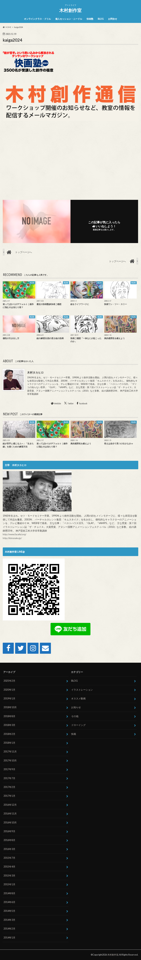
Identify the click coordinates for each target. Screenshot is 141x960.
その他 (74, 716)
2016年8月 (9, 840)
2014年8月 (9, 893)
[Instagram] (33, 648)
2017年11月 (10, 751)
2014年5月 (9, 910)
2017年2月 (9, 787)
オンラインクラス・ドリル (37, 18)
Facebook (83, 403)
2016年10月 (10, 822)
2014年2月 (9, 928)
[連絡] (45, 648)
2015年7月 (9, 857)
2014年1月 (9, 937)
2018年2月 (9, 733)
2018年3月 (9, 724)
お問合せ (112, 18)
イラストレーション (82, 689)
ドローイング (78, 724)
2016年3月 (9, 849)
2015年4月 (9, 866)
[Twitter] (20, 648)
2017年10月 (10, 760)
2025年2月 (9, 680)
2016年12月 (10, 804)
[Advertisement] (70, 159)
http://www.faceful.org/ (14, 534)
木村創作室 (70, 10)
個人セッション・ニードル (68, 18)
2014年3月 (9, 919)
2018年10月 (10, 707)
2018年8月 (9, 716)
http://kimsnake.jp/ (12, 538)
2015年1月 (9, 884)
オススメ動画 (78, 698)
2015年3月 (9, 875)
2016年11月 (10, 813)
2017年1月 (9, 795)
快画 (73, 733)
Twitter (71, 403)
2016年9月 (9, 831)
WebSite (57, 403)
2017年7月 (9, 778)
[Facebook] (8, 648)
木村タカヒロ (35, 372)
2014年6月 (9, 902)
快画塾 (90, 18)
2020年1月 (9, 689)
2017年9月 (9, 769)
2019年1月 (9, 698)
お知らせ (76, 707)
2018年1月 (9, 742)
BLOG (101, 18)
